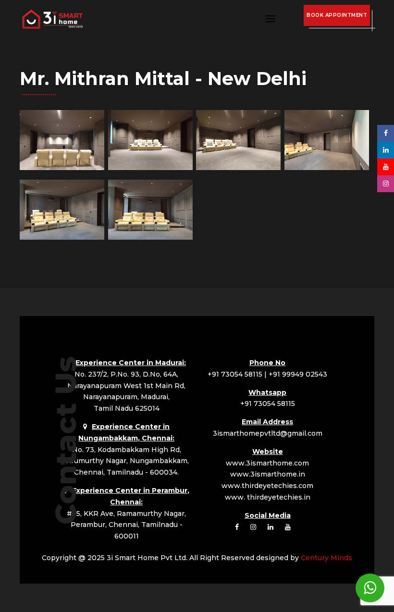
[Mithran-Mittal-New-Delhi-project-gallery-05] (62, 237)
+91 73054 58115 (235, 374)
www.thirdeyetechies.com (267, 485)
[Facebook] (386, 133)
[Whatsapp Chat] (370, 588)
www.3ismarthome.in (267, 474)
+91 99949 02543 (298, 374)
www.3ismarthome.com (267, 463)
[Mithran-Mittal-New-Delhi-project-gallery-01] (62, 167)
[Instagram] (386, 183)
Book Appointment (337, 15)
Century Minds (326, 557)
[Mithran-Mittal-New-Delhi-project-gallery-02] (150, 167)
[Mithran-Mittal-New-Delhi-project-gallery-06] (150, 237)
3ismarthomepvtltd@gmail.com (267, 433)
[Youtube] (386, 166)
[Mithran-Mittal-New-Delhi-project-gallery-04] (326, 167)
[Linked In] (386, 150)
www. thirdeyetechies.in (267, 497)
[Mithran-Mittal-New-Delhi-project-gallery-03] (238, 167)
